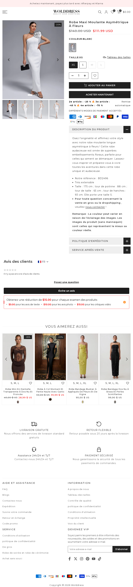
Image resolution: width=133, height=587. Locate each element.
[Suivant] (58, 60)
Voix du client (76, 523)
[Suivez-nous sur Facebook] (69, 559)
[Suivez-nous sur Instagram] (81, 559)
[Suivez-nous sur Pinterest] (87, 559)
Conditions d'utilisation (16, 535)
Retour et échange (13, 518)
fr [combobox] (43, 261)
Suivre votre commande (17, 512)
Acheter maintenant (100, 94)
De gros (7, 547)
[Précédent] (9, 60)
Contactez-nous (12, 500)
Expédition (8, 506)
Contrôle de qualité (79, 500)
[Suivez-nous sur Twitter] (75, 559)
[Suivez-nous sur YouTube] (93, 559)
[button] (66, 282)
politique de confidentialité (19, 541)
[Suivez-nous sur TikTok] (99, 559)
